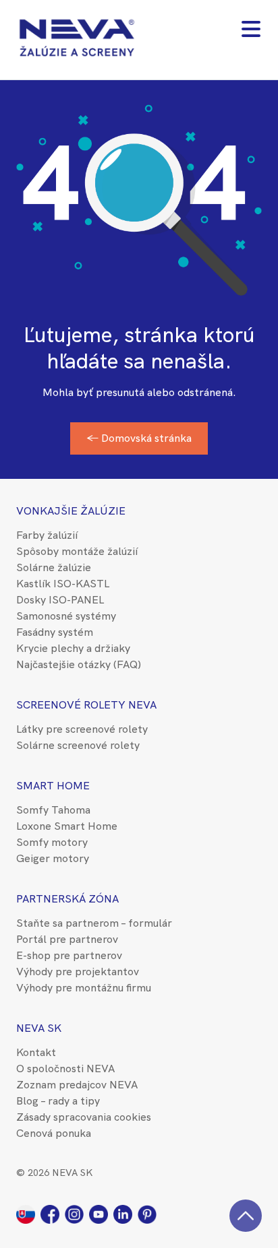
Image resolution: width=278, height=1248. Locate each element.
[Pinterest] (148, 1213)
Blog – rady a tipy (58, 1101)
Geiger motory (52, 858)
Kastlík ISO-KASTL (62, 584)
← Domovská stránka (139, 438)
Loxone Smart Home (66, 826)
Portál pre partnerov (67, 939)
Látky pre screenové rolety (82, 729)
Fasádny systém (54, 632)
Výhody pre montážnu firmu (83, 988)
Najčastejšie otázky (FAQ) (78, 664)
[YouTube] (101, 1213)
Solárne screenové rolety (78, 745)
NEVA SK (38, 1028)
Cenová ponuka (53, 1133)
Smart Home (53, 786)
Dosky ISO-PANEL (60, 600)
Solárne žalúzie (53, 567)
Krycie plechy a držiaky (73, 648)
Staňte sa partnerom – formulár (94, 923)
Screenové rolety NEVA (86, 705)
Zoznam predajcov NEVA (77, 1085)
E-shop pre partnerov (69, 955)
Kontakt (36, 1052)
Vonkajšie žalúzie (71, 511)
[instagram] (77, 1213)
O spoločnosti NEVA (65, 1068)
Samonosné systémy (66, 616)
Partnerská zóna (67, 899)
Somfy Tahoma (53, 810)
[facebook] (52, 1213)
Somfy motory (52, 842)
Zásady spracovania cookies (83, 1117)
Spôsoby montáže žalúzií (77, 551)
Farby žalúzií (47, 535)
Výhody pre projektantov (77, 971)
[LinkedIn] (125, 1213)
